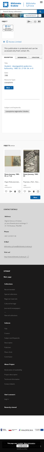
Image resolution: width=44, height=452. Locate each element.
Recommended (9, 289)
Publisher (7, 347)
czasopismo (8, 82)
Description (8, 343)
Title (5, 329)
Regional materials (10, 299)
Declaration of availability (13, 370)
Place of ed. (8, 352)
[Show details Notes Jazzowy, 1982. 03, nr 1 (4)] (19, 191)
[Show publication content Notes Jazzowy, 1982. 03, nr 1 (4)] (15, 191)
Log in (6, 399)
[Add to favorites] (35, 21)
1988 (6, 75)
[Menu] (41, 2)
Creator (7, 333)
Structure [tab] (35, 57)
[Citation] (39, 21)
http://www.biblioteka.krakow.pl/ (15, 257)
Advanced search (31, 15)
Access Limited (15, 41)
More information (29, 443)
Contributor (8, 357)
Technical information (12, 379)
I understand (22, 446)
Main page (7, 277)
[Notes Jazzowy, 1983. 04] (31, 161)
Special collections (10, 294)
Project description (10, 374)
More (35, 197)
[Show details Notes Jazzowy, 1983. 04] (38, 191)
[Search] (40, 11)
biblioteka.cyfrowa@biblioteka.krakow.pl (18, 246)
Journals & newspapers (12, 308)
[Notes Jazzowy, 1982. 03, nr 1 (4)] (13, 161)
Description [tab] (8, 57)
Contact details (9, 384)
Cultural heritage (10, 304)
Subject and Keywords (12, 338)
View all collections (10, 315)
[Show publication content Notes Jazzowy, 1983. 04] (33, 191)
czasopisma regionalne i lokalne (17, 111)
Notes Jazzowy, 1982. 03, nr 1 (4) (12, 175)
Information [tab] (22, 57)
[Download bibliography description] (10, 191)
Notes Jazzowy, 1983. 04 (30, 175)
